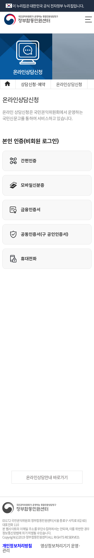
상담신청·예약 (33, 84)
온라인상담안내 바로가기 (47, 477)
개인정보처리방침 (17, 545)
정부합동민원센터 (40, 19)
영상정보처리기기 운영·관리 (41, 547)
